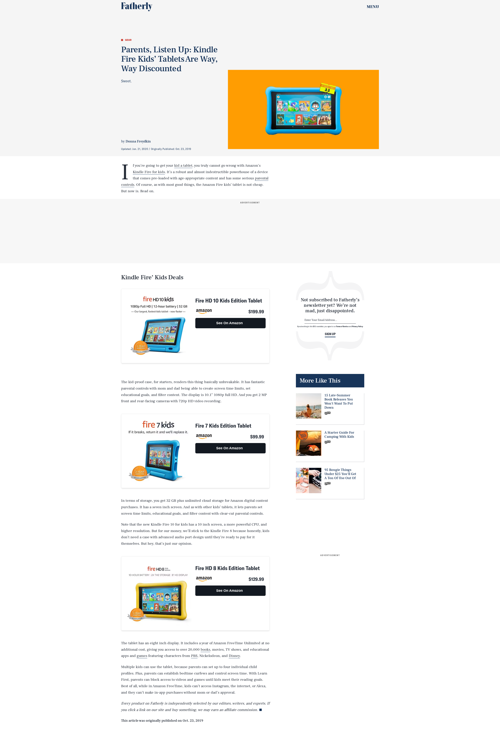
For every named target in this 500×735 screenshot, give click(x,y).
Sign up (330, 334)
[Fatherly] (136, 6)
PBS (194, 655)
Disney (234, 655)
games (142, 655)
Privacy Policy (357, 326)
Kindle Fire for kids (149, 172)
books (205, 649)
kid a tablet (183, 165)
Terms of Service (342, 326)
